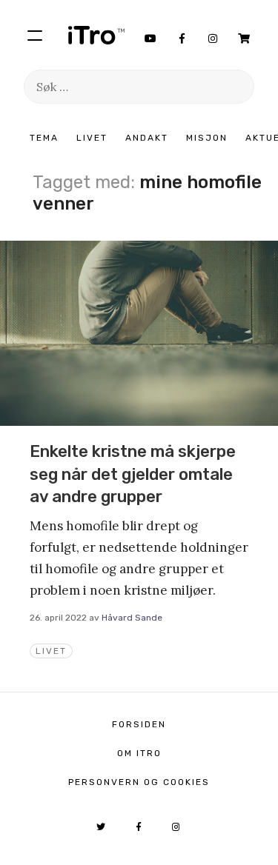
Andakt (146, 138)
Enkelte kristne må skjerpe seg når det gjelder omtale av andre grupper (133, 474)
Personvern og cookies (139, 782)
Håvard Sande (132, 617)
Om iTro (139, 753)
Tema (44, 138)
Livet (91, 138)
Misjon (207, 138)
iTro (96, 35)
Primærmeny (35, 35)
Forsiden (139, 724)
